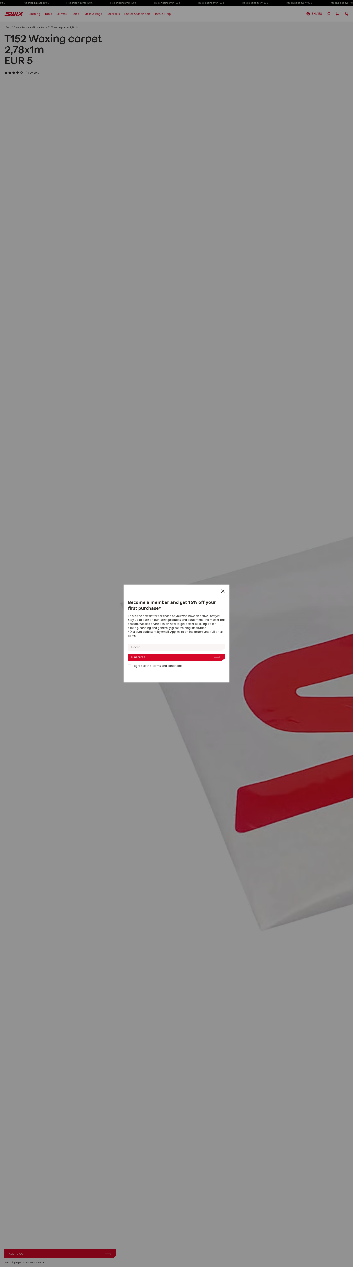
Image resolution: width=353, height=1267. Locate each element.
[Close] (223, 591)
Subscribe (138, 657)
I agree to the (157, 666)
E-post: (135, 647)
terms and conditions (167, 666)
